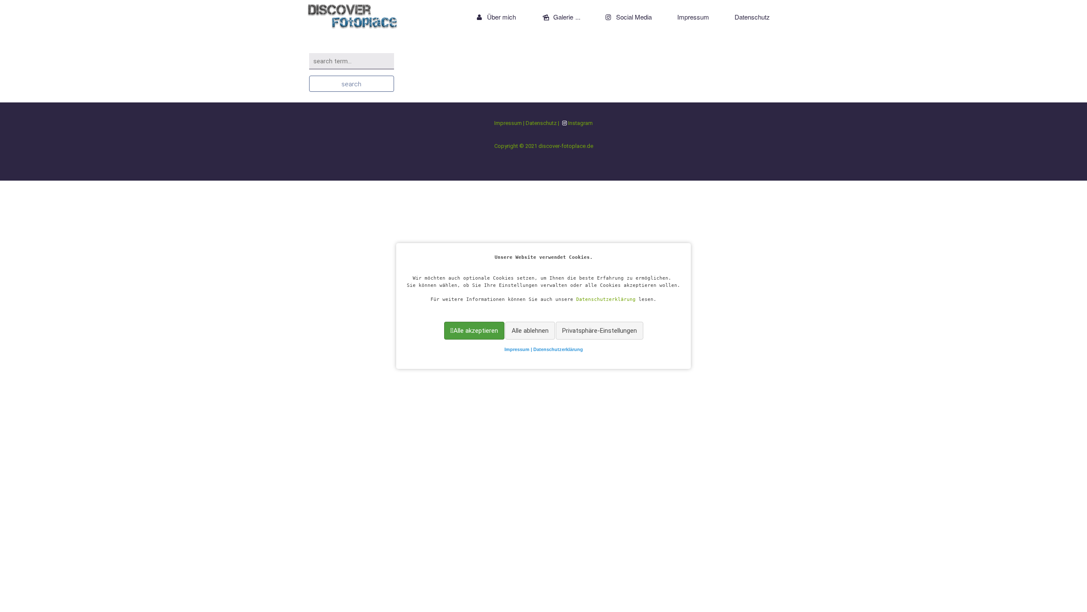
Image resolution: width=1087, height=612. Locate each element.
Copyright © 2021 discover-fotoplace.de (543, 146)
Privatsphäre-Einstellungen (599, 330)
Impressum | (518, 349)
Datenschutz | (543, 123)
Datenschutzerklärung (606, 299)
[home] (352, 15)
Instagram (580, 123)
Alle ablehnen (530, 330)
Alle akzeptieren (475, 330)
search (351, 84)
